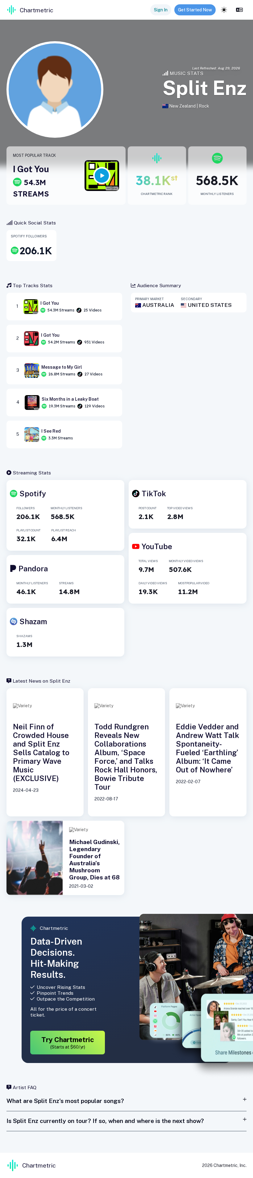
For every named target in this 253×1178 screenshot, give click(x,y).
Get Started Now (195, 9)
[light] (224, 10)
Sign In (161, 9)
